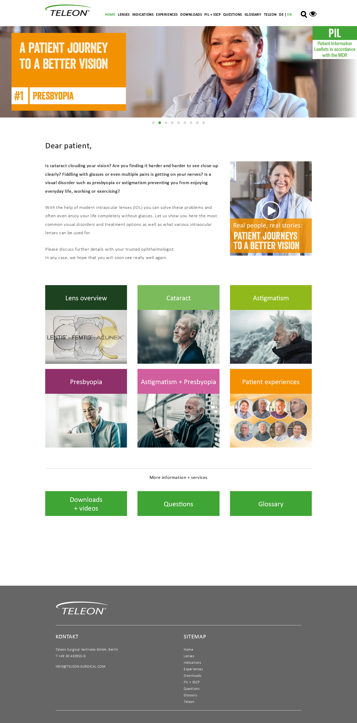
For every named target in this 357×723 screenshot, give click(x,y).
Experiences (167, 14)
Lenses (124, 14)
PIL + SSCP (212, 14)
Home (110, 14)
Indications (143, 14)
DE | (283, 14)
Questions (232, 14)
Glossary (253, 14)
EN (289, 14)
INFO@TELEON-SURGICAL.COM (80, 666)
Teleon (270, 14)
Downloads (191, 14)
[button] (153, 122)
